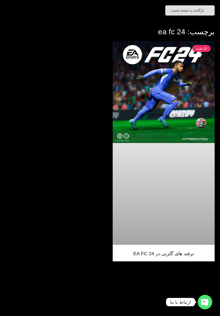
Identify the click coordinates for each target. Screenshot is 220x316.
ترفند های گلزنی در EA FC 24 (163, 253)
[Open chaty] (205, 302)
